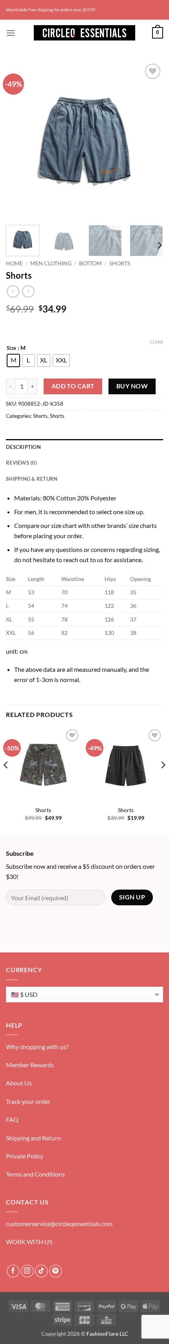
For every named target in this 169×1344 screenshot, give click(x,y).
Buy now (132, 386)
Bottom (90, 263)
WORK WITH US (29, 1241)
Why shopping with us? (37, 1046)
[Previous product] (28, 291)
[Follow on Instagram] (27, 1271)
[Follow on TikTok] (41, 1271)
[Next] (150, 140)
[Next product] (13, 291)
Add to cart (73, 386)
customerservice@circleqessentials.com (59, 1223)
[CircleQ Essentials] (84, 32)
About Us (19, 1083)
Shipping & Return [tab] (31, 479)
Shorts (119, 263)
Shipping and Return (33, 1138)
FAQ (12, 1119)
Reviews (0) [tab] (21, 463)
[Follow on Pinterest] (55, 1271)
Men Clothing (51, 263)
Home (14, 263)
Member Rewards (30, 1064)
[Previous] (19, 140)
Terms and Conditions (35, 1174)
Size (11, 348)
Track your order (28, 1101)
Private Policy (24, 1156)
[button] (10, 32)
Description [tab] (23, 447)
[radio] (13, 360)
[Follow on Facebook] (13, 1271)
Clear (156, 341)
